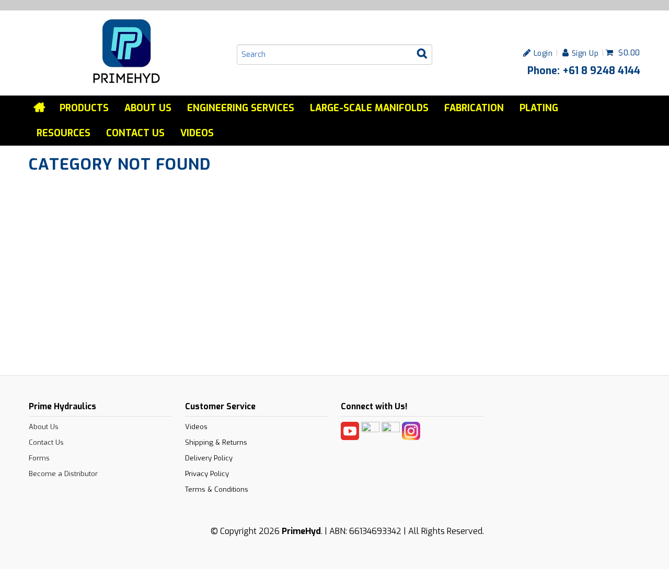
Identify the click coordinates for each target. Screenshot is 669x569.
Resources (63, 133)
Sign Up (585, 53)
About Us (147, 108)
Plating (539, 108)
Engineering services (240, 108)
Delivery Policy (209, 458)
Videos (197, 133)
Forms (39, 458)
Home (40, 108)
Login (543, 53)
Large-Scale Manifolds (369, 108)
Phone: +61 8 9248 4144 (583, 70)
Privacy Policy (207, 473)
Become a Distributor (63, 473)
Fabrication (474, 108)
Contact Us (135, 133)
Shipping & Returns (216, 442)
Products (84, 108)
